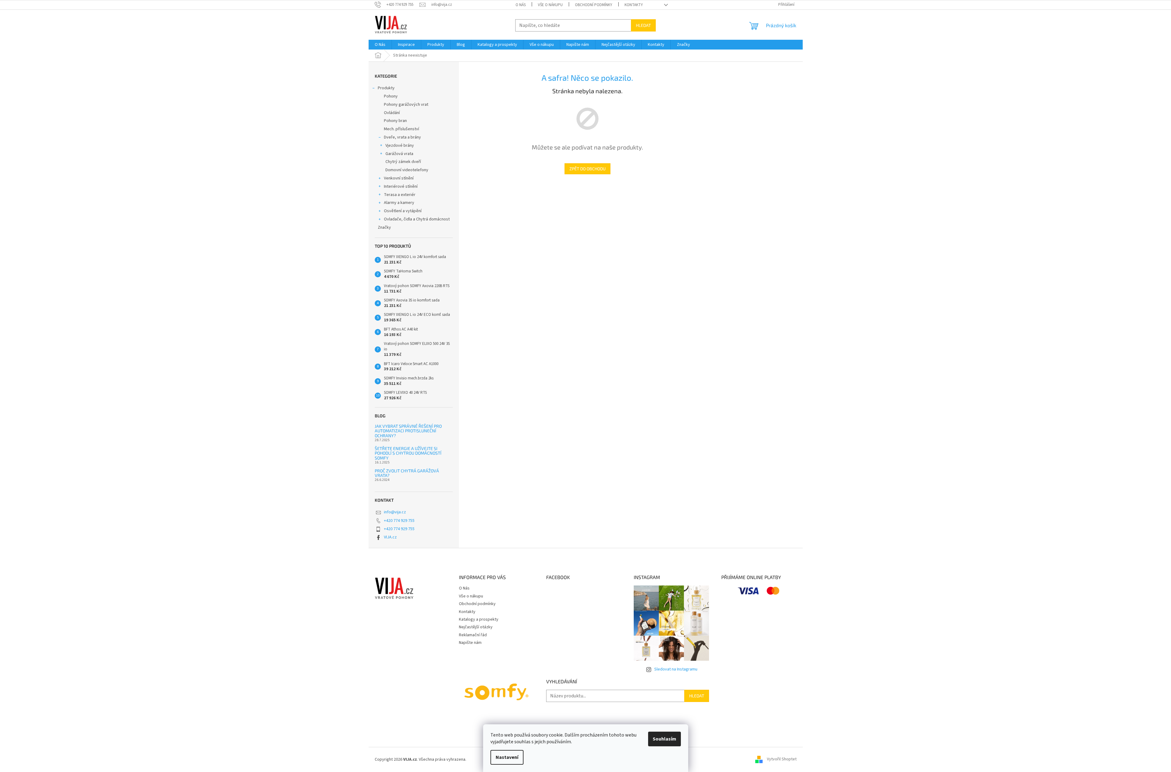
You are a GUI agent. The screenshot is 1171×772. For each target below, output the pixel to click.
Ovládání (392, 113)
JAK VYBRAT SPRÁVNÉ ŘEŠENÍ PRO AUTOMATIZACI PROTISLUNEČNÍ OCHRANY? (408, 431)
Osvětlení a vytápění (403, 211)
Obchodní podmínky (593, 5)
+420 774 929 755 (399, 521)
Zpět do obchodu (587, 168)
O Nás (521, 5)
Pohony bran (395, 121)
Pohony (391, 96)
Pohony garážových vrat (406, 105)
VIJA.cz (390, 537)
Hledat (643, 25)
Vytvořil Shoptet (782, 759)
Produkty (386, 88)
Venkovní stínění (399, 178)
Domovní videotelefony (406, 170)
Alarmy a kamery (399, 203)
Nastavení (507, 757)
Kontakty (634, 5)
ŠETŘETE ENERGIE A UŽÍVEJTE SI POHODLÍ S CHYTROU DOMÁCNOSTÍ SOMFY (408, 453)
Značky (384, 227)
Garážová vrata (399, 154)
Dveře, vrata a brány (402, 137)
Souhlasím (664, 739)
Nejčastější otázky (476, 627)
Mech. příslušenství (401, 129)
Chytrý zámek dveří (403, 162)
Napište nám (470, 643)
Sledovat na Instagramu (675, 669)
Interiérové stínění (401, 186)
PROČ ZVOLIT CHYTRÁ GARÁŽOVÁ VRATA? (407, 473)
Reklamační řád (473, 635)
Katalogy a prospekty (478, 619)
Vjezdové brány (399, 145)
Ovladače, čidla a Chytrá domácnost (417, 219)
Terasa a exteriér (399, 195)
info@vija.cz (395, 512)
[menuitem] (380, 45)
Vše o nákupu (550, 5)
